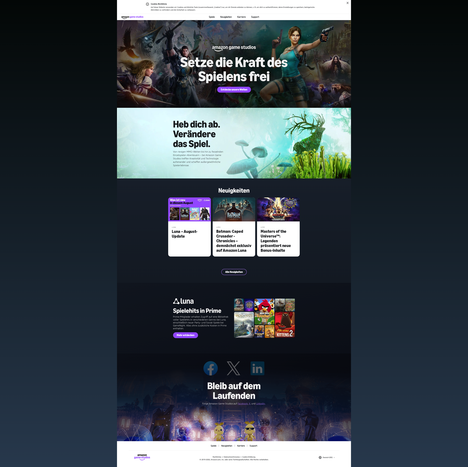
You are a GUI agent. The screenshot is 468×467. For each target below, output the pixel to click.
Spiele (212, 16)
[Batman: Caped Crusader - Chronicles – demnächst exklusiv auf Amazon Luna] (234, 209)
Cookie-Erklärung (248, 457)
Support (255, 16)
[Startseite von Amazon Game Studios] (132, 17)
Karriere (241, 16)
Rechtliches (217, 457)
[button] (326, 457)
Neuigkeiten (226, 16)
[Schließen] (348, 3)
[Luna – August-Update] (189, 209)
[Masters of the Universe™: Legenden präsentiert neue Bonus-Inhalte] (278, 209)
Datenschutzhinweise (232, 457)
